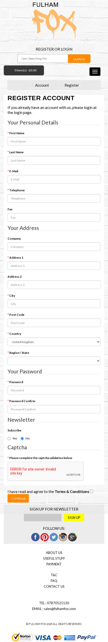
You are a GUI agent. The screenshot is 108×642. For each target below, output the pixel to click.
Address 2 (15, 276)
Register (45, 49)
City (12, 295)
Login (66, 49)
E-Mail (13, 171)
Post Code (16, 314)
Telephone (17, 190)
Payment (54, 564)
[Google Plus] (72, 537)
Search (79, 59)
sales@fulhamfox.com (60, 609)
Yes (15, 438)
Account (42, 85)
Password (16, 382)
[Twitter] (53, 537)
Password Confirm (22, 401)
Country (15, 334)
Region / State (19, 353)
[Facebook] (35, 537)
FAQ (54, 581)
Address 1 (16, 257)
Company (14, 238)
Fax (10, 209)
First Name (16, 133)
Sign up (74, 518)
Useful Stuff (54, 558)
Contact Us (54, 586)
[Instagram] (63, 537)
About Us (54, 553)
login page (22, 112)
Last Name (16, 152)
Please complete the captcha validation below (40, 458)
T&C (54, 575)
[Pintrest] (44, 537)
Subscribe (14, 430)
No (28, 438)
